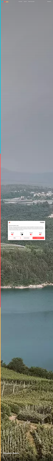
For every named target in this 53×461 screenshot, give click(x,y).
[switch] (22, 234)
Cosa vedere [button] (20, 1)
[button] (49, 1)
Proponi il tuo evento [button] (31, 1)
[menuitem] (20, 1)
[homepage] (4, 1)
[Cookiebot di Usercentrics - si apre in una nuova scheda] (40, 222)
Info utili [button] (25, 1)
